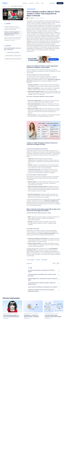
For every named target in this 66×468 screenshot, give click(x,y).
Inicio (5, 6)
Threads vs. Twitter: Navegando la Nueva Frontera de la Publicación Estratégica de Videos (11, 33)
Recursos (37, 3)
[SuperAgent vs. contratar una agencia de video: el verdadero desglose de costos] (33, 310)
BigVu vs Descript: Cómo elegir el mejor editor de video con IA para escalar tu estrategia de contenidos (12, 39)
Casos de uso (31, 3)
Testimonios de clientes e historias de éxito (13, 58)
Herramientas (24, 3)
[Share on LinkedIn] (57, 263)
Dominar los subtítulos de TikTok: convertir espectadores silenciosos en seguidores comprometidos (12, 28)
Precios (42, 3)
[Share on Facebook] (53, 263)
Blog (8, 6)
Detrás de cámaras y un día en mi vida (13, 55)
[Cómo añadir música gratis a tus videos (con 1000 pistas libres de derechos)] (12, 310)
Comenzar (60, 3)
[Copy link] (59, 263)
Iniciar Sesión (52, 3)
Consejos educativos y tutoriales (13, 52)
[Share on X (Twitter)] (55, 263)
